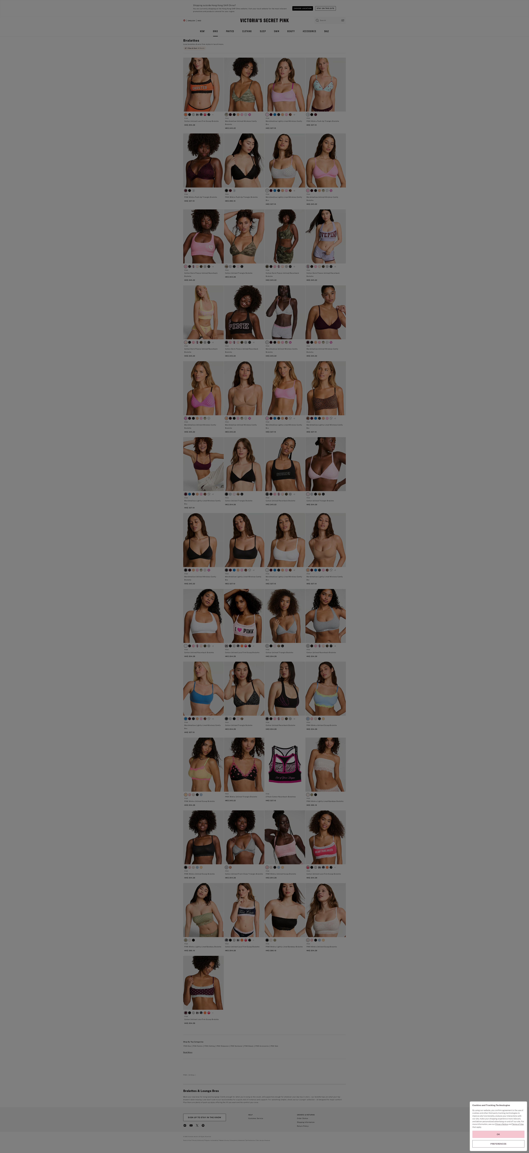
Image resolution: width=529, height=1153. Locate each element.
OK (498, 1134)
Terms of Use (518, 1124)
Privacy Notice (501, 1124)
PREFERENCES (498, 1144)
